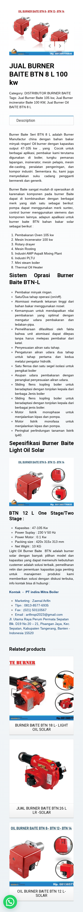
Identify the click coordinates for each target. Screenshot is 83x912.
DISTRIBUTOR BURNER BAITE (47, 93)
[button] (10, 902)
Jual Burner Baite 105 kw (36, 98)
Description (25, 120)
